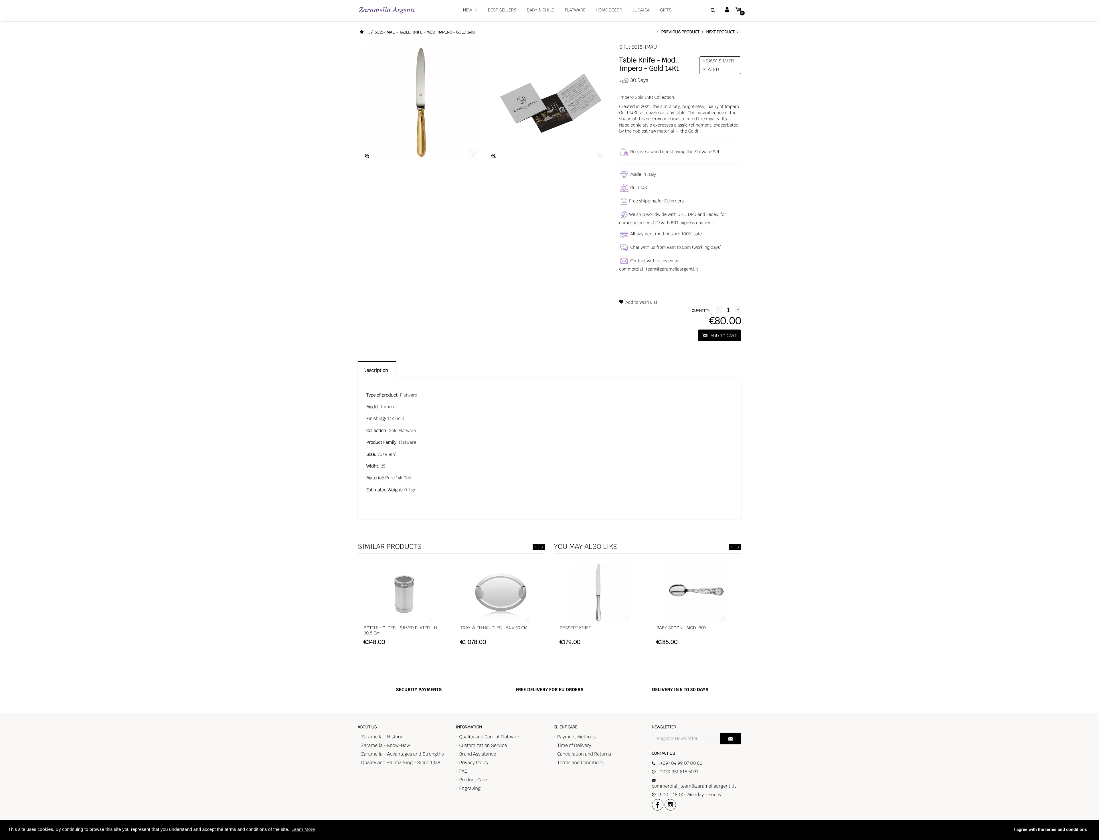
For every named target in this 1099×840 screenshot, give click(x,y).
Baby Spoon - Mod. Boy (682, 628)
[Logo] (386, 10)
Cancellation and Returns (584, 754)
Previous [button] (536, 547)
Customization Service (483, 745)
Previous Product (681, 32)
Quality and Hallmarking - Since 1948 (400, 763)
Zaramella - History (381, 737)
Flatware (575, 10)
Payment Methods (576, 737)
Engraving (470, 788)
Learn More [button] (303, 829)
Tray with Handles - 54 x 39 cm (493, 628)
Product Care (473, 780)
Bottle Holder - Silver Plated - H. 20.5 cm (401, 630)
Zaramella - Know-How (385, 745)
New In (470, 10)
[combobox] (706, 10)
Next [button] (542, 547)
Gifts (666, 10)
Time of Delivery (574, 745)
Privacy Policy (474, 763)
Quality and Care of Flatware (489, 737)
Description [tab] (376, 370)
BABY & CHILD (541, 10)
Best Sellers (502, 10)
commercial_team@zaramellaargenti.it (658, 269)
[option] (404, 606)
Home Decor (609, 10)
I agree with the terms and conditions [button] (1050, 829)
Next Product (721, 32)
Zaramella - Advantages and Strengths (402, 754)
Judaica (641, 10)
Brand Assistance (477, 754)
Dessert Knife (575, 628)
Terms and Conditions (580, 763)
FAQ (463, 771)
